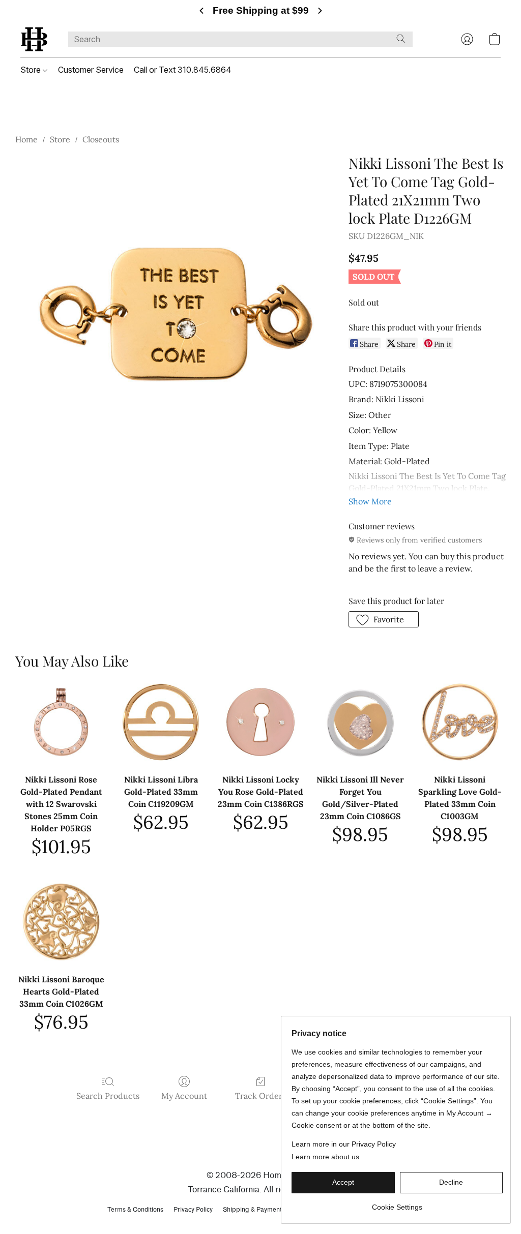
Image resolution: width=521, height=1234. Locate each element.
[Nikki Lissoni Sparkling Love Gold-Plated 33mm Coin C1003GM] (460, 722)
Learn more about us (325, 1157)
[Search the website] (401, 39)
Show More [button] (370, 501)
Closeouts (100, 139)
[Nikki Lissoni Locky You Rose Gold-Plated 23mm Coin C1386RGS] (260, 722)
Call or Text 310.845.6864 (182, 70)
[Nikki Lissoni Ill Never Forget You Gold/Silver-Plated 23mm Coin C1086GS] (360, 722)
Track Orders (260, 1096)
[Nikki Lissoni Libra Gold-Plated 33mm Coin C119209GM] (161, 722)
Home (26, 139)
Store (31, 70)
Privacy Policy (193, 1209)
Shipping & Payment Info (259, 1209)
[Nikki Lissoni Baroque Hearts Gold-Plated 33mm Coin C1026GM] (61, 922)
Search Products (107, 1096)
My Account (184, 1096)
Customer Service (91, 70)
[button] (34, 39)
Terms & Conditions (135, 1209)
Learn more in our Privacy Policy (344, 1144)
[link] (397, 1203)
